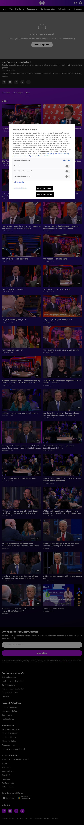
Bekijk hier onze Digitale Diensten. (39, 155)
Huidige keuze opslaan (44, 188)
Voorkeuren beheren (20, 188)
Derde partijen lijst (18, 182)
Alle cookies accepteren (44, 194)
